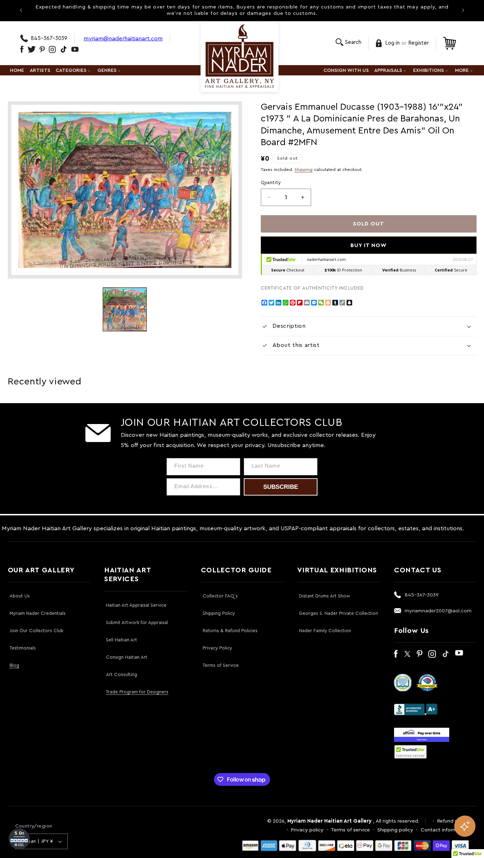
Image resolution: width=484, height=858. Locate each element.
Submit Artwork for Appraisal (137, 622)
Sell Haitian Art (121, 639)
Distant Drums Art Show (324, 596)
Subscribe (280, 487)
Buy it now (368, 245)
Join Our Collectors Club (36, 630)
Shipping (303, 169)
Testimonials (23, 648)
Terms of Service (221, 665)
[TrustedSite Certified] (410, 752)
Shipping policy (395, 830)
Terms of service (350, 830)
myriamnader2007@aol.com (438, 610)
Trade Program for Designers (137, 692)
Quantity (271, 182)
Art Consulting (121, 674)
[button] (348, 42)
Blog (14, 665)
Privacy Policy (217, 648)
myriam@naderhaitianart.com (123, 38)
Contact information (445, 830)
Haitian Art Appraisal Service (136, 605)
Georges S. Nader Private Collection (338, 613)
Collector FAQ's (220, 596)
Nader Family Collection (325, 630)
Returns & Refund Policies (230, 630)
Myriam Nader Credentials (38, 613)
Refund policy (453, 821)
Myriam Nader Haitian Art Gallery (329, 821)
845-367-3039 (49, 38)
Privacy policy (307, 830)
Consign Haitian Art (126, 657)
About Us (20, 596)
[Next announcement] (463, 10)
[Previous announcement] (21, 10)
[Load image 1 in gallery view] (124, 309)
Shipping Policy (219, 613)
